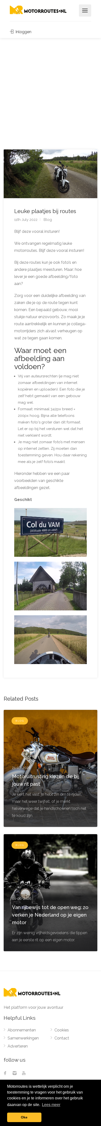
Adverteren (18, 1046)
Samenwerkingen (23, 1038)
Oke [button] (24, 1117)
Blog (48, 219)
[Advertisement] (50, 90)
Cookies (61, 1030)
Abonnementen (22, 1030)
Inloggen (22, 31)
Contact (61, 1038)
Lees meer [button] (51, 1105)
